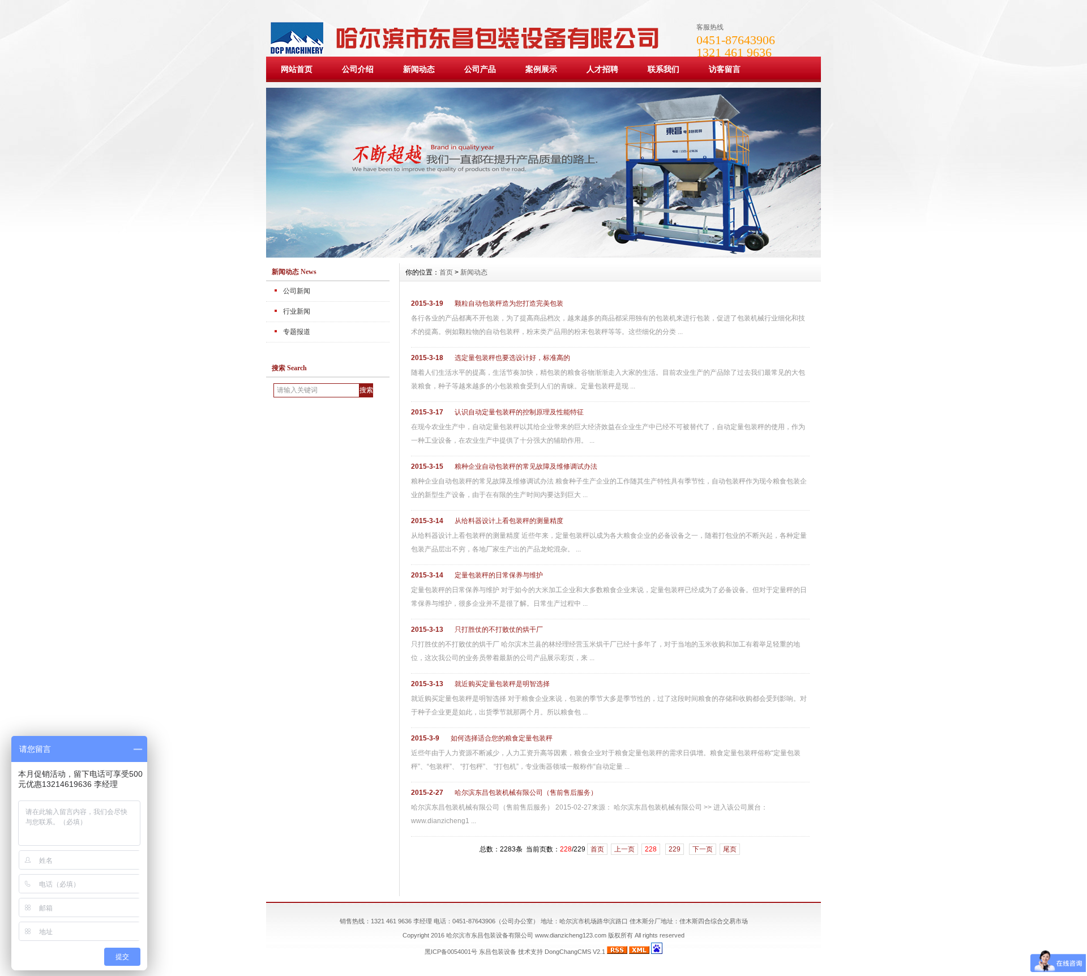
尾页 (730, 849)
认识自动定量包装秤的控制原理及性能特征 (519, 412)
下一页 (702, 849)
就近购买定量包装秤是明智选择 (502, 684)
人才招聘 (602, 69)
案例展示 (541, 69)
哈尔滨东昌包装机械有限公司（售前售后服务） (526, 793)
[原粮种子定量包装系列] (543, 254)
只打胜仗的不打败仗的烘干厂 (499, 629)
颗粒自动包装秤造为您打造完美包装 (509, 303)
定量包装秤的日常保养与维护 (499, 575)
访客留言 (725, 69)
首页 (446, 272)
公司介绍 (358, 69)
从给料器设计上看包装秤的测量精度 (509, 521)
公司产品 (480, 69)
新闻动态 (419, 69)
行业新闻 (296, 311)
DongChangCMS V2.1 (575, 951)
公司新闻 (296, 291)
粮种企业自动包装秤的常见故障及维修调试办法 (526, 466)
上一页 (624, 849)
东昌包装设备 (497, 951)
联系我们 (663, 69)
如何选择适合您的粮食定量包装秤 (502, 738)
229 (675, 849)
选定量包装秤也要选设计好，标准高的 (512, 358)
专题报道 (296, 332)
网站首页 (297, 69)
